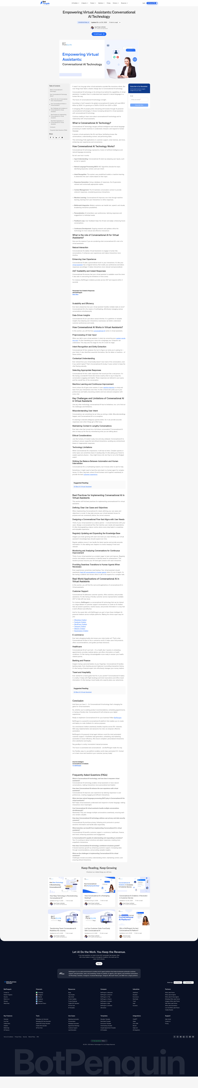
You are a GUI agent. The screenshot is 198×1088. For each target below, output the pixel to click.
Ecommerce (136, 997)
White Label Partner (170, 992)
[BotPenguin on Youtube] (180, 1037)
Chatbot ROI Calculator (73, 1003)
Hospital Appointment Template (108, 1027)
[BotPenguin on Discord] (193, 1037)
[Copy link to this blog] (59, 137)
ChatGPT (135, 1019)
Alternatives (103, 1007)
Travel (134, 1001)
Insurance (135, 1005)
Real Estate (135, 999)
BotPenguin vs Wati (105, 1003)
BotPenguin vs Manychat (107, 992)
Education (135, 994)
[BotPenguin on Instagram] (177, 1037)
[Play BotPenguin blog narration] (120, 22)
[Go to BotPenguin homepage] (48, 3)
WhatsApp (40, 992)
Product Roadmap (72, 1001)
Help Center (71, 997)
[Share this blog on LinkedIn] (56, 137)
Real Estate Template (106, 1021)
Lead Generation (72, 1030)
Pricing (108, 3)
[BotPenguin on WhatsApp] (190, 1037)
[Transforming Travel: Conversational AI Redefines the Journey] (64, 917)
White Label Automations (171, 1005)
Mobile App (6, 1027)
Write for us (6, 999)
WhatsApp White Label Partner (172, 999)
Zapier (134, 1021)
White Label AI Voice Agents (172, 997)
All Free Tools (71, 1005)
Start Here (75, 294)
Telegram (40, 1001)
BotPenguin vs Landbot (106, 1001)
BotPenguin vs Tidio (105, 997)
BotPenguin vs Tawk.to (106, 999)
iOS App (178, 982)
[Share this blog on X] (53, 137)
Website (40, 997)
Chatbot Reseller (169, 1010)
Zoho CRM (135, 1023)
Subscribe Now (139, 105)
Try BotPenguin (76, 765)
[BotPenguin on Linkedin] (184, 1037)
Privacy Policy (18, 1036)
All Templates (71, 1007)
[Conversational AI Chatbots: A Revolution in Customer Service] (134, 885)
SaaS (134, 1003)
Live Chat (6, 1021)
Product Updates (72, 999)
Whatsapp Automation (73, 1023)
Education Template (105, 1019)
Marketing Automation (73, 1019)
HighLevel (135, 1027)
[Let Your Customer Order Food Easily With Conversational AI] (99, 917)
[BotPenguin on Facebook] (174, 1037)
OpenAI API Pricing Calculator (43, 1023)
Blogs (69, 992)
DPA (38, 1036)
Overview (6, 1019)
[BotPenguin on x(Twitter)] (187, 1037)
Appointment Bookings (73, 1025)
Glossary (6, 1001)
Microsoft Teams (42, 1003)
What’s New (6, 1003)
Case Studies (71, 994)
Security (6, 997)
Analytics (6, 1025)
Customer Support (72, 1027)
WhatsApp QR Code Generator (43, 1021)
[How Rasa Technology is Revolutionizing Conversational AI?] (64, 885)
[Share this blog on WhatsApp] (62, 137)
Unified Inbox (7, 1023)
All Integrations (136, 1030)
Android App (189, 982)
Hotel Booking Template (106, 1025)
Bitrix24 (135, 1025)
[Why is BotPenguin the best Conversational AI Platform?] (134, 917)
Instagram (40, 994)
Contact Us (6, 992)
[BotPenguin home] (61, 973)
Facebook (40, 999)
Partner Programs (8, 994)
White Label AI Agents (170, 994)
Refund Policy (31, 1036)
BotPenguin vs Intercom (106, 994)
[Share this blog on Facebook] (50, 137)
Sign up (99, 963)
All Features (6, 1030)
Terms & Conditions (8, 1036)
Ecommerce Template (106, 1023)
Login (143, 3)
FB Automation (71, 1021)
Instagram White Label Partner (172, 1001)
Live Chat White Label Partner (172, 1007)
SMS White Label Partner (171, 1003)
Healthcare (135, 992)
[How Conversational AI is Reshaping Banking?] (99, 885)
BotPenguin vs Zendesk (106, 1005)
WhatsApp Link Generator (42, 1019)
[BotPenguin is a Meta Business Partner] (10, 982)
